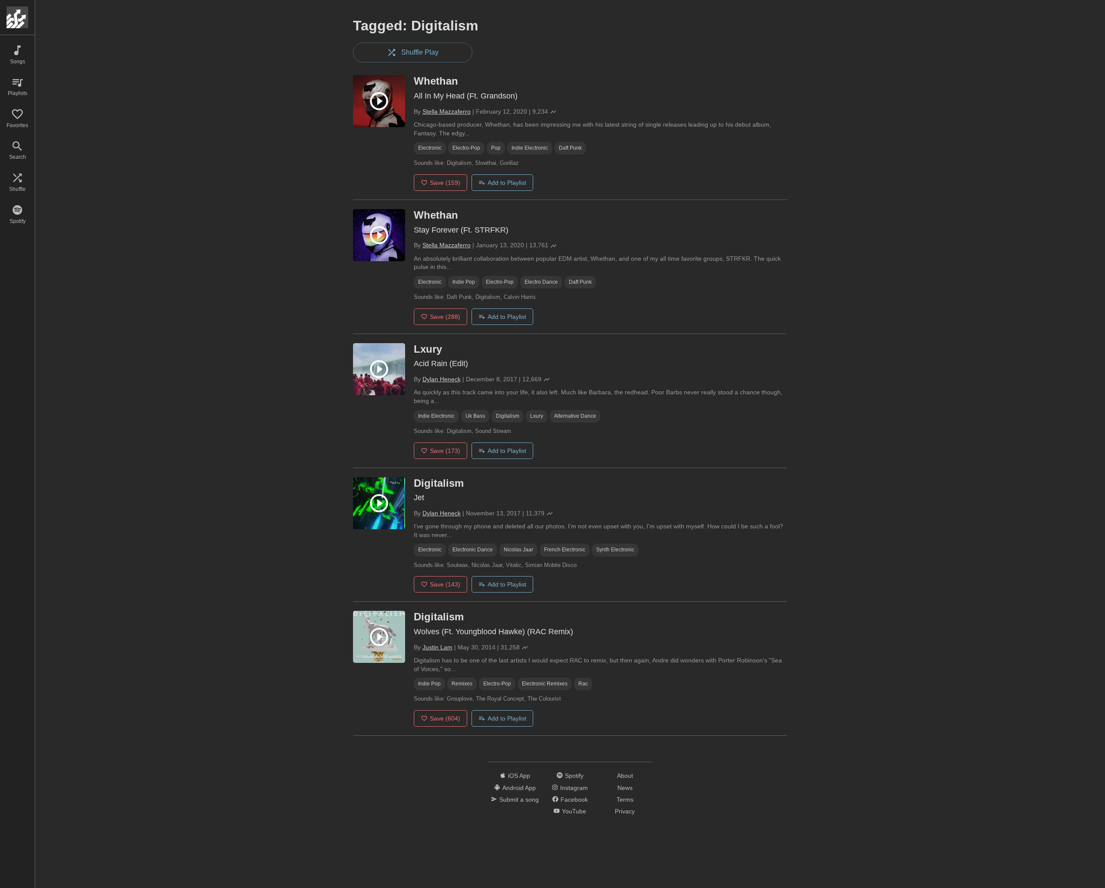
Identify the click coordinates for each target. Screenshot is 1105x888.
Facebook (574, 799)
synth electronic (615, 550)
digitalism (507, 416)
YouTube (574, 811)
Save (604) (445, 718)
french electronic (564, 550)
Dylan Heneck (441, 379)
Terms (625, 799)
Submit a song (519, 799)
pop (496, 148)
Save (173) (445, 450)
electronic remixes (544, 684)
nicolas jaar (518, 550)
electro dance (541, 282)
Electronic (430, 148)
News (625, 787)
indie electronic (529, 148)
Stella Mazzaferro (446, 111)
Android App (519, 787)
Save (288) (445, 316)
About (625, 775)
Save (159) (445, 182)
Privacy (625, 811)
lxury (536, 416)
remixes (462, 684)
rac (583, 684)
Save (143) (445, 584)
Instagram (574, 787)
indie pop (463, 282)
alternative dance (575, 416)
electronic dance (472, 550)
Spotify (574, 775)
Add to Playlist (507, 182)
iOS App (519, 775)
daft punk (570, 148)
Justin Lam (437, 647)
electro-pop (466, 148)
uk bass (475, 416)
